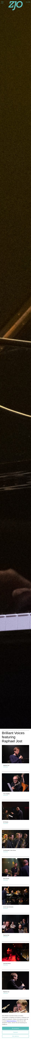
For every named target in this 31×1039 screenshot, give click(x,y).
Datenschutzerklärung (12, 1020)
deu (29, 2)
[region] (15, 1026)
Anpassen (15, 1032)
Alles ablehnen (15, 1036)
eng (27, 2)
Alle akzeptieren (15, 1028)
